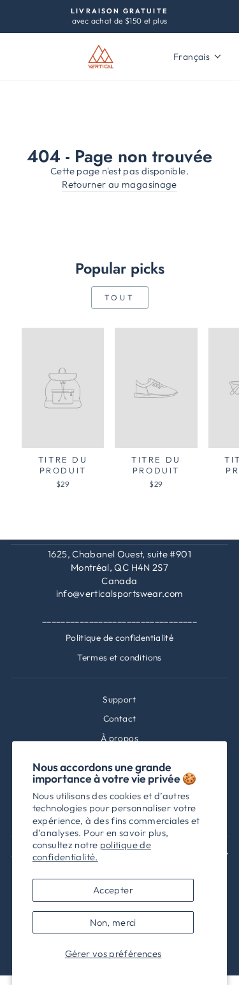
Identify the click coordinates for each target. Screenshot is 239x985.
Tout (119, 297)
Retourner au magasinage (119, 184)
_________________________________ (119, 618)
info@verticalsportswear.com (120, 593)
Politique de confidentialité (119, 637)
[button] (197, 56)
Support (119, 699)
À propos (119, 738)
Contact (119, 718)
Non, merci (113, 922)
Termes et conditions (119, 657)
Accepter (113, 890)
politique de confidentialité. (92, 851)
